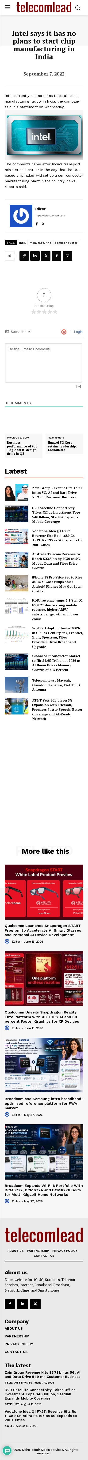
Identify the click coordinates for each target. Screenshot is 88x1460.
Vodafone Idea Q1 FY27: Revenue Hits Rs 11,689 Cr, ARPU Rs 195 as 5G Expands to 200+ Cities (57, 538)
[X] (43, 223)
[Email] (67, 256)
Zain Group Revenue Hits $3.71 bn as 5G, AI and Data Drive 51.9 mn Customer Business (57, 492)
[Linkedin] (35, 256)
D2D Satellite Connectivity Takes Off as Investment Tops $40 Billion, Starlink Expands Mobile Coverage (56, 515)
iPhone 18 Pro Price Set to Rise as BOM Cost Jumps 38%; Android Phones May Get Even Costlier (57, 584)
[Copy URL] (24, 256)
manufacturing (40, 242)
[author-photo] (8, 941)
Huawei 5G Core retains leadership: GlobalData (62, 446)
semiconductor (66, 242)
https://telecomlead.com (50, 215)
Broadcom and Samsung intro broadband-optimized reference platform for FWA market (44, 1103)
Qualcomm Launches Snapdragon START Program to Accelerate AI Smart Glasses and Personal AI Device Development (43, 930)
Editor (40, 208)
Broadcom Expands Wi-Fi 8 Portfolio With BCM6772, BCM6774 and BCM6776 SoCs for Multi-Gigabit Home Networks (44, 1190)
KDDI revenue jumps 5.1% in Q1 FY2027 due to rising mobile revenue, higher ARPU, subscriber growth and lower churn (57, 609)
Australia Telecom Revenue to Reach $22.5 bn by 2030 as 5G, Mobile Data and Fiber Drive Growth (56, 561)
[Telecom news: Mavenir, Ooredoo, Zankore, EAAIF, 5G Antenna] (16, 685)
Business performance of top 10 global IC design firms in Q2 (22, 448)
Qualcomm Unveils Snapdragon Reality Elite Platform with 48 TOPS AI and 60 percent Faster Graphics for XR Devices (42, 1016)
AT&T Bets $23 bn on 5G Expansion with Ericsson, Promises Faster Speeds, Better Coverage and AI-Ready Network (57, 709)
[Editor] (21, 216)
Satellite (12, 1404)
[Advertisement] (44, 773)
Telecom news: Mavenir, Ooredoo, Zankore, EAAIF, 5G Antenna (56, 685)
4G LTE (9, 1426)
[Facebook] (36, 223)
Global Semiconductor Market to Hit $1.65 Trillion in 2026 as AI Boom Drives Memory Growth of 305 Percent (56, 663)
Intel (22, 242)
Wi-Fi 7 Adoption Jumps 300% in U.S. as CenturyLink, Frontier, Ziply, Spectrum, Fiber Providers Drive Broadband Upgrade (57, 637)
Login (78, 332)
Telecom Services (18, 1382)
